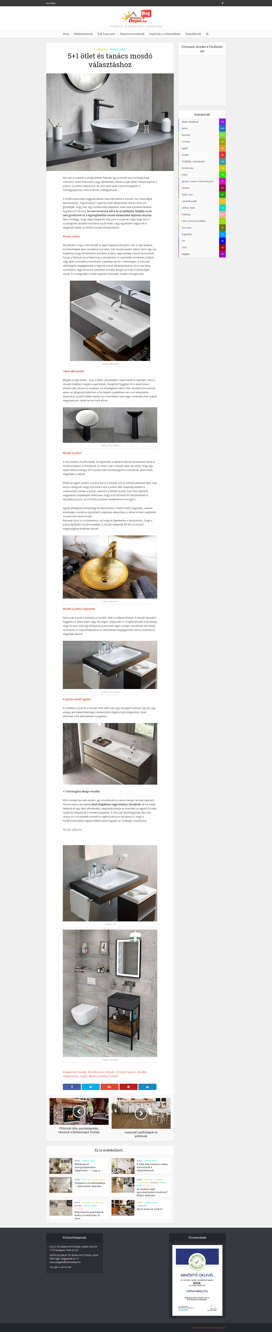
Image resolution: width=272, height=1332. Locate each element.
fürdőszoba (96, 1072)
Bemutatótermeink (132, 33)
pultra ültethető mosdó (104, 1076)
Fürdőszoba (101, 49)
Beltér (77, 1160)
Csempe (158, 1179)
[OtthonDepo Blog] (136, 16)
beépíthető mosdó (75, 1072)
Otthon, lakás (118, 49)
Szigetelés (142, 1205)
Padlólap (148, 1185)
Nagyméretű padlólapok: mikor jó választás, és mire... (89, 1215)
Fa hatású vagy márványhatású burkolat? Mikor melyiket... (152, 1192)
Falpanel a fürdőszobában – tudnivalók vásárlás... (90, 1184)
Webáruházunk (83, 33)
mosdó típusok (127, 1072)
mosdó (111, 1072)
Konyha (154, 1182)
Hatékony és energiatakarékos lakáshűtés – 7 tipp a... (88, 1167)
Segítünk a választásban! (165, 33)
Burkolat (86, 1179)
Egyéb (140, 1202)
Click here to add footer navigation (209, 1327)
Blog (66, 33)
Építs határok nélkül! (149, 1209)
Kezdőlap (50, 3)
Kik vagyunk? (106, 33)
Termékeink (193, 33)
